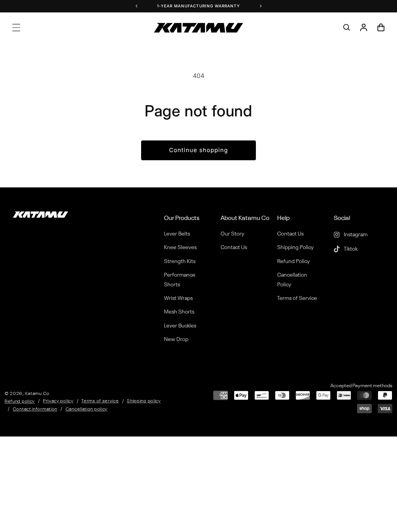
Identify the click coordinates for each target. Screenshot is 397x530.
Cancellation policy (86, 409)
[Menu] (16, 27)
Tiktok (350, 249)
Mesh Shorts (179, 312)
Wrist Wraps (178, 298)
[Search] (346, 27)
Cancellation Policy (292, 280)
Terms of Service (297, 298)
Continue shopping (198, 150)
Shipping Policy (295, 247)
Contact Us (234, 247)
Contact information (35, 409)
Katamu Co (37, 393)
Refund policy (20, 401)
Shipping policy (144, 401)
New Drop (176, 339)
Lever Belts (177, 234)
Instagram (355, 234)
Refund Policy (293, 261)
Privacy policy (58, 401)
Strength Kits (179, 261)
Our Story (232, 234)
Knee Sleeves (180, 247)
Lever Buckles (180, 326)
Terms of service (100, 401)
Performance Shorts (179, 280)
